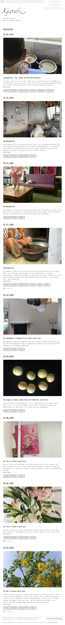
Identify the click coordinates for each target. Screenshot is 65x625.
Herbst (40, 284)
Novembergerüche (9, 206)
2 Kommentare (9, 541)
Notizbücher (54, 5)
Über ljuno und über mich (54, 8)
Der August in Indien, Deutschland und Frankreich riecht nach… (26, 400)
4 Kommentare (9, 611)
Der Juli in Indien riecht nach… (14, 461)
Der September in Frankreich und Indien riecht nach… (22, 338)
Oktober (47, 284)
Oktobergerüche (8, 268)
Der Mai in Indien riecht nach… (14, 591)
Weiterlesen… (7, 87)
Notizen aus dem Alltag (10, 90)
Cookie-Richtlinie (52, 622)
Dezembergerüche (9, 141)
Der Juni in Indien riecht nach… (14, 527)
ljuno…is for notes (9, 18)
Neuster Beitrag (54, 1)
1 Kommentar (9, 288)
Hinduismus (41, 90)
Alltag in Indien (24, 90)
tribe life (49, 90)
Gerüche (33, 90)
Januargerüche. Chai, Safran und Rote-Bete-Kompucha (21, 78)
